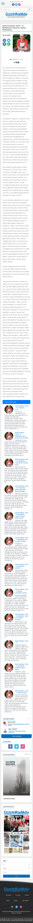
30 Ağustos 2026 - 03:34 (16, 1)
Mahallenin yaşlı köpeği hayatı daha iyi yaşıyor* (18, 725)
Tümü (28, 719)
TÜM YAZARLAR (16, 736)
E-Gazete (18, 895)
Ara (16, 876)
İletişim (16, 900)
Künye (8, 900)
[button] (26, 754)
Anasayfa (8, 895)
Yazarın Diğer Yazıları (10, 402)
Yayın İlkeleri (25, 900)
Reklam (27, 895)
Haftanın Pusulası (9, 798)
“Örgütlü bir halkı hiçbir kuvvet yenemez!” (17, 732)
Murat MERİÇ (7, 35)
